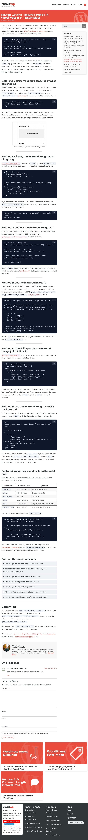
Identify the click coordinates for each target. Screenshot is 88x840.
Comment (6, 688)
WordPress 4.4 (24, 271)
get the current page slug (46, 634)
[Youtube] (85, 5)
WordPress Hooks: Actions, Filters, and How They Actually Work (20, 768)
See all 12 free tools (53, 835)
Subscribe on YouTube (12, 821)
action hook (22, 96)
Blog (80, 4)
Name (4, 711)
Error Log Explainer (53, 820)
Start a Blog (56, 4)
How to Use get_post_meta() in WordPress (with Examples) (61, 768)
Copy (54, 39)
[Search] (84, 26)
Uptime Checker (51, 817)
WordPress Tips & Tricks (8, 6)
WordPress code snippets (24, 637)
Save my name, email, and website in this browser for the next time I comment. (26, 733)
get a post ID (18, 634)
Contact (70, 814)
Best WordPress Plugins (33, 827)
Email (4, 718)
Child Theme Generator (54, 824)
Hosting (66, 4)
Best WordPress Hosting (33, 831)
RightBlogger (71, 818)
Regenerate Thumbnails (10, 547)
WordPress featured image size (35, 31)
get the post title (30, 634)
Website (4, 726)
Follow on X (10, 824)
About (69, 810)
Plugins (73, 4)
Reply (8, 675)
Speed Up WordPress (32, 823)
